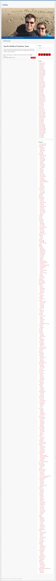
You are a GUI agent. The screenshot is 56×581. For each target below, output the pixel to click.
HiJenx (5, 5)
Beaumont (41, 499)
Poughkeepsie (42, 413)
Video (40, 542)
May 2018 (40, 91)
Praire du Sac (42, 565)
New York (40, 408)
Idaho (40, 284)
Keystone (41, 482)
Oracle (41, 172)
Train (40, 515)
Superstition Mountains (43, 181)
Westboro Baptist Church (44, 323)
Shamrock (41, 512)
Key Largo (41, 254)
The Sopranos (42, 400)
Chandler (41, 160)
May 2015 (40, 137)
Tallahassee (42, 267)
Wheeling (41, 559)
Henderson (41, 421)
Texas (40, 494)
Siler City (41, 426)
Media (41, 453)
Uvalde (41, 513)
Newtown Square (42, 455)
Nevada (40, 384)
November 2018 (41, 86)
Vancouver (41, 555)
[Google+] (42, 54)
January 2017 (41, 111)
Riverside (41, 306)
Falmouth (41, 339)
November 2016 (41, 113)
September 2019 (41, 74)
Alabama (40, 146)
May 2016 (40, 121)
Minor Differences (42, 362)
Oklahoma (40, 440)
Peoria (41, 296)
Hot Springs (42, 192)
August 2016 (41, 117)
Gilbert (41, 162)
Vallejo (41, 214)
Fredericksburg (42, 546)
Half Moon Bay (42, 202)
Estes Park (41, 224)
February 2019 (41, 82)
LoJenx (40, 331)
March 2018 (41, 94)
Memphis (41, 491)
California (40, 198)
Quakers (41, 460)
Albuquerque (42, 403)
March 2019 (41, 81)
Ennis (41, 374)
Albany (41, 409)
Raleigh (41, 425)
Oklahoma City (42, 442)
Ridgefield (41, 232)
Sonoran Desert (42, 180)
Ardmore (41, 490)
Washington (41, 550)
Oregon (40, 444)
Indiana (40, 297)
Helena (41, 375)
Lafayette (41, 335)
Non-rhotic (40, 416)
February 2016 (41, 125)
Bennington (41, 541)
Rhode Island (41, 464)
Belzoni (41, 365)
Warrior (41, 151)
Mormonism (42, 533)
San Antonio (42, 511)
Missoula (41, 378)
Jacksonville (42, 253)
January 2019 (41, 83)
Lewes (41, 237)
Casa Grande (42, 159)
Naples (41, 259)
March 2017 (41, 108)
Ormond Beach (42, 261)
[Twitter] (44, 54)
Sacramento (42, 210)
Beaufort (41, 472)
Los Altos (41, 205)
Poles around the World (42, 461)
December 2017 (41, 96)
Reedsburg (41, 567)
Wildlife (40, 560)
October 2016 (41, 115)
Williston (41, 434)
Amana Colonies (42, 301)
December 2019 (41, 70)
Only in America (41, 443)
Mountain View (42, 206)
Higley (41, 168)
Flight (40, 245)
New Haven (42, 231)
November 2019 (41, 72)
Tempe (41, 184)
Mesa (41, 171)
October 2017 (41, 99)
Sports (40, 487)
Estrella (42, 167)
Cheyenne (41, 571)
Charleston (41, 473)
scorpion (41, 177)
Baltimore (41, 344)
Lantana (41, 257)
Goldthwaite (42, 504)
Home (3, 37)
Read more (33, 57)
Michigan (40, 352)
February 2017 (41, 109)
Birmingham (42, 147)
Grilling (40, 279)
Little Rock (41, 193)
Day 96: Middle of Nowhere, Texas (16, 46)
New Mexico (41, 401)
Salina (41, 318)
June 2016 (40, 120)
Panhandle (41, 263)
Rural (40, 468)
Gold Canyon (42, 164)
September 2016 (41, 116)
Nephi (41, 534)
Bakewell (41, 517)
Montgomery (42, 150)
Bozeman (41, 373)
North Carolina (41, 417)
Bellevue (41, 382)
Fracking (41, 430)
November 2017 (41, 98)
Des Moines (42, 302)
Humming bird (41, 283)
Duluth (41, 358)
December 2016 (41, 112)
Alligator (41, 248)
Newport (41, 327)
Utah (40, 530)
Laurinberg (41, 422)
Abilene (41, 495)
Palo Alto (41, 207)
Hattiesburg (42, 366)
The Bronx (41, 414)
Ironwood (41, 353)
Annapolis (41, 343)
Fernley (41, 387)
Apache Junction (42, 155)
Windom (41, 361)
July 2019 (40, 77)
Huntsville (41, 149)
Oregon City (42, 447)
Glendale (41, 163)
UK (39, 516)
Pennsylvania (41, 452)
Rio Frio (41, 508)
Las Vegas (41, 388)
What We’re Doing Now (19, 37)
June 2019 (40, 78)
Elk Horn (41, 304)
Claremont (41, 392)
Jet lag (40, 313)
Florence (41, 474)
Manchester (42, 525)
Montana (40, 371)
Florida (40, 246)
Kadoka (41, 481)
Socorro (41, 405)
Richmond (41, 547)
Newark (41, 399)
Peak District (42, 526)
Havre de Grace (42, 347)
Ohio (40, 435)
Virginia (40, 543)
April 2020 (40, 68)
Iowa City (41, 305)
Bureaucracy (41, 197)
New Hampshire (41, 391)
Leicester (41, 521)
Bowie (41, 345)
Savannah (41, 276)
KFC (40, 326)
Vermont (40, 539)
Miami (41, 258)
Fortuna (41, 201)
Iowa (40, 300)
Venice (41, 271)
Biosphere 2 (42, 158)
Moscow (41, 291)
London (41, 524)
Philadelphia (42, 457)
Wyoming (40, 569)
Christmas (40, 219)
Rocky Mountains (42, 227)
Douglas (41, 572)
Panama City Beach (43, 262)
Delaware (40, 235)
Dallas (41, 500)
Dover (41, 236)
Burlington (41, 223)
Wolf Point (41, 379)
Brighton (41, 222)
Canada (40, 215)
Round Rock (42, 509)
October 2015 (41, 130)
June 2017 (40, 104)
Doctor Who (41, 240)
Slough (41, 528)
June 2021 (40, 65)
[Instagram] (49, 54)
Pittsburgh (41, 459)
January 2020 (41, 69)
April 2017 (40, 107)
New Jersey (41, 397)
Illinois (40, 293)
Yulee (41, 274)
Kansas (40, 314)
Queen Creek (42, 175)
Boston (41, 349)
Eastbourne (42, 520)
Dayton (41, 439)
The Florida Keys (42, 270)
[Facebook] (39, 54)
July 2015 (40, 134)
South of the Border (43, 477)
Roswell (41, 404)
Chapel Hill (41, 418)
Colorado (40, 220)
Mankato (41, 360)
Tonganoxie (42, 319)
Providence (41, 465)
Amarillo (41, 496)
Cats (40, 218)
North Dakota (41, 427)
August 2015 (41, 133)
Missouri (40, 369)
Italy (39, 309)
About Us (6, 37)
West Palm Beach (43, 272)
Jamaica (41, 412)
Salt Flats (41, 538)
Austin (41, 498)
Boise (41, 287)
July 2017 (40, 103)
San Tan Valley (42, 176)
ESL (39, 244)
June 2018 (40, 90)
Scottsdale (41, 179)
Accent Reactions (42, 145)
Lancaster (41, 507)
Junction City (42, 315)
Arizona (40, 154)
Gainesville (41, 503)
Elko (40, 386)
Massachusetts (41, 348)
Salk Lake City (42, 537)
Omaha (41, 383)
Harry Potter (41, 280)
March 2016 (41, 124)
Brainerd (41, 356)
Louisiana (40, 332)
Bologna (41, 310)
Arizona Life (41, 188)
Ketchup (40, 328)
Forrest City (42, 190)
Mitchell (41, 483)
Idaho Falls (41, 289)
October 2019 (41, 73)
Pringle (41, 486)
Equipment (40, 241)
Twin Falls (41, 292)
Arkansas (40, 189)
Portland (41, 340)
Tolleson (41, 185)
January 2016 (41, 126)
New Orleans (42, 336)
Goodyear (41, 166)
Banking (40, 194)
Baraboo (41, 563)
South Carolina (41, 470)
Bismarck (41, 429)
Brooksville (41, 249)
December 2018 (41, 85)
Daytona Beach (42, 250)
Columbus (41, 438)
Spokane (41, 554)
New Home (41, 396)
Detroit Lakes (42, 357)
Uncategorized (41, 529)
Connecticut (41, 228)
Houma (41, 334)
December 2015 (41, 128)
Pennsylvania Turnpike (43, 456)
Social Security (41, 469)
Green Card (41, 278)
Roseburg (41, 451)
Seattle (41, 552)
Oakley (41, 317)
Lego (40, 330)
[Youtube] (47, 54)
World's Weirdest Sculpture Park (44, 568)
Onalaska (41, 564)
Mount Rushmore (42, 485)
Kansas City (42, 370)
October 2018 (41, 87)
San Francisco (42, 211)
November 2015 (41, 129)
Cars (40, 216)
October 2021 (41, 64)
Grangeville (41, 288)
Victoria (41, 322)
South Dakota (41, 478)
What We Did (12, 37)
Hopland (41, 203)
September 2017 (41, 100)
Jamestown (42, 431)
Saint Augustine (42, 266)
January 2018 (41, 95)
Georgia (40, 275)
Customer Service (42, 233)
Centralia (41, 551)
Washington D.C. (41, 556)
